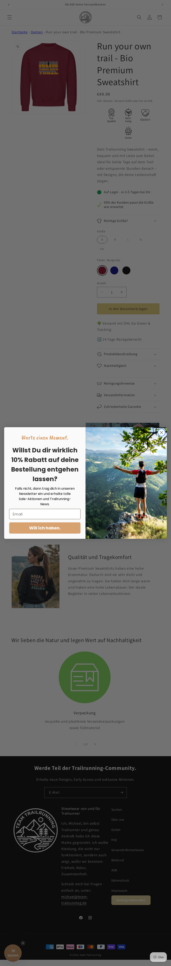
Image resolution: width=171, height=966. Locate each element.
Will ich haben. (44, 528)
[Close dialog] (161, 432)
